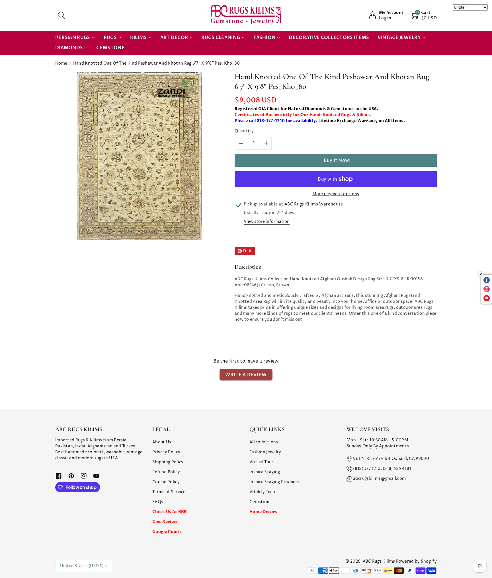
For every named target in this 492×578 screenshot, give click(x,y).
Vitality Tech (262, 492)
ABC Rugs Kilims (379, 561)
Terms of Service (169, 492)
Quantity (244, 131)
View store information (267, 221)
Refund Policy (166, 472)
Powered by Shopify (416, 561)
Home (61, 63)
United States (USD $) (82, 566)
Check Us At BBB (169, 512)
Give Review (164, 521)
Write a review (245, 375)
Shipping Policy (168, 462)
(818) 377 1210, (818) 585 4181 (382, 468)
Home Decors (263, 512)
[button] (61, 15)
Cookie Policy (166, 482)
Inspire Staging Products (274, 482)
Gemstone (259, 502)
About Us (161, 442)
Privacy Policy (166, 452)
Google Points (167, 531)
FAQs (157, 502)
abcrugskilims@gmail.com (379, 478)
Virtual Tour (261, 462)
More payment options (335, 194)
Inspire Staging (264, 472)
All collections (263, 442)
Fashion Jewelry (265, 452)
